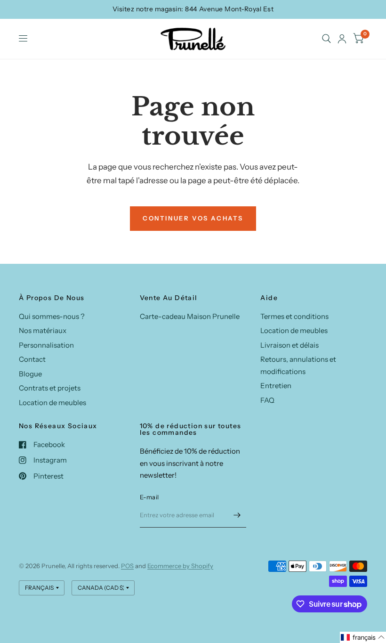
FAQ (267, 400)
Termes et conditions (294, 316)
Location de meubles (52, 402)
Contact (32, 359)
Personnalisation (46, 345)
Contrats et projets (49, 387)
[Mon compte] (342, 39)
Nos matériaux (42, 330)
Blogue (30, 373)
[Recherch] (326, 39)
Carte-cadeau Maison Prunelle (190, 316)
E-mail (149, 497)
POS (127, 566)
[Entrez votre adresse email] (236, 515)
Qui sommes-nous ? (52, 316)
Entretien (275, 385)
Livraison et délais (289, 345)
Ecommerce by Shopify (180, 566)
